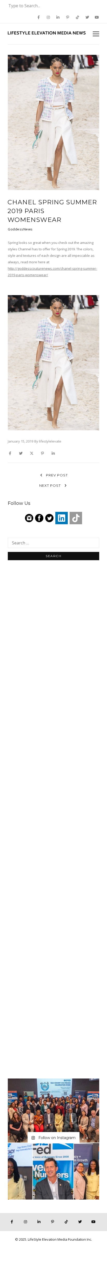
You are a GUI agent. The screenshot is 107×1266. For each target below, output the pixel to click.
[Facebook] (39, 518)
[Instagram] (29, 518)
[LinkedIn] (61, 518)
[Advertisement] (53, 645)
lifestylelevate (50, 441)
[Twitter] (49, 518)
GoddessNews (20, 229)
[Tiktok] (76, 518)
